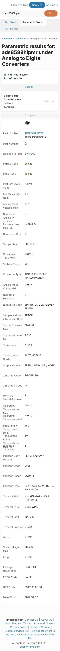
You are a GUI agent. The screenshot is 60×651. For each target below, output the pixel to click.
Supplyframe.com (30, 646)
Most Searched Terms (17, 623)
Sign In (54, 4)
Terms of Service (40, 627)
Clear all (49, 101)
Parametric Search (44, 623)
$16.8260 (30, 153)
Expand (29, 87)
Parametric (7, 38)
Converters (21, 38)
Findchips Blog (19, 4)
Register (37, 4)
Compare (30, 115)
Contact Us (31, 619)
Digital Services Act (17, 630)
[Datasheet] (26, 143)
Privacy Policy (18, 627)
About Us (46, 619)
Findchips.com (4, 5)
